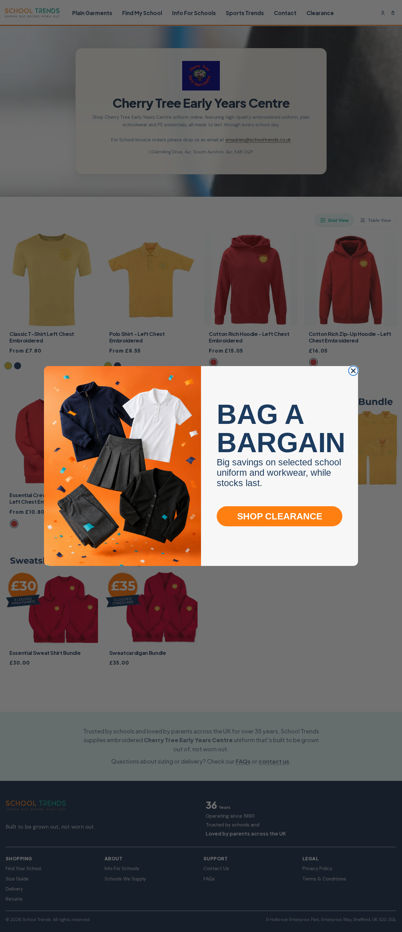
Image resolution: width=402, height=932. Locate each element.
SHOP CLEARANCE (279, 516)
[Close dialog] (353, 371)
